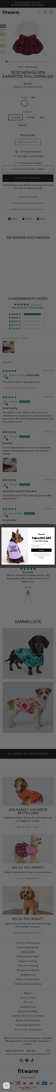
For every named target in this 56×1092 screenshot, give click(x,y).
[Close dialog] (53, 529)
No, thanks (41, 557)
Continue (41, 550)
